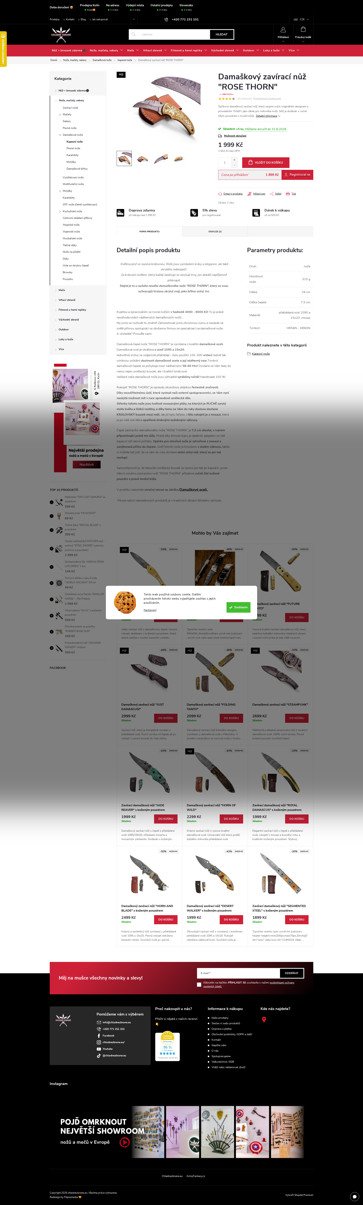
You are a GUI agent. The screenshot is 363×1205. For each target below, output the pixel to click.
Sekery (67, 121)
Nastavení (150, 610)
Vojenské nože (71, 231)
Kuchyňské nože (72, 211)
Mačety (67, 114)
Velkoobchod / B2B (223, 1061)
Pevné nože (69, 128)
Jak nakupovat (100, 19)
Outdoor (64, 329)
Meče (62, 290)
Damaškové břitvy (77, 169)
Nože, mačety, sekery (71, 100)
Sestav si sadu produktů (226, 1023)
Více (61, 349)
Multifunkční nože (73, 184)
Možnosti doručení (235, 136)
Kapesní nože (75, 142)
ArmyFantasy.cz (195, 1176)
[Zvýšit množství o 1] (234, 160)
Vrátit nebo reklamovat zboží (228, 1067)
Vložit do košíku (269, 163)
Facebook (108, 1035)
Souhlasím (241, 607)
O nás (215, 1050)
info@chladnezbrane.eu (117, 1022)
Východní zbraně (69, 319)
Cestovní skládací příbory (77, 218)
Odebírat (292, 973)
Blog (83, 19)
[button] (149, 626)
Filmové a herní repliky (72, 310)
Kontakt (70, 19)
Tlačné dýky (70, 245)
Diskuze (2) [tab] (215, 231)
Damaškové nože (73, 135)
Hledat (222, 34)
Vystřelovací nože (73, 177)
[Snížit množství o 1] (234, 165)
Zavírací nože (70, 108)
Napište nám (219, 1045)
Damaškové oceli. (193, 489)
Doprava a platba (221, 1028)
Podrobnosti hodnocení (267, 98)
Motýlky (71, 162)
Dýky (66, 258)
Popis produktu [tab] (150, 231)
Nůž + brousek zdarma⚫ (74, 90)
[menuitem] (69, 50)
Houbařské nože (72, 238)
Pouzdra (68, 279)
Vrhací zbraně (67, 300)
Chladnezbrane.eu (172, 1176)
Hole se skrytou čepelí (76, 265)
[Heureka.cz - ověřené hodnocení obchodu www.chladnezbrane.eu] (167, 1046)
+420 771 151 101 (114, 1029)
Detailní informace (266, 116)
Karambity (72, 155)
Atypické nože (71, 225)
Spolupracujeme (221, 1056)
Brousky (67, 272)
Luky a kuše (66, 339)
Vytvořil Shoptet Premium (299, 1195)
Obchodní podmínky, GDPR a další (232, 1034)
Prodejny (55, 19)
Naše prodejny (220, 1017)
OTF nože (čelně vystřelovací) (80, 204)
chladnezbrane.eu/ (113, 1042)
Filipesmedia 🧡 (72, 1197)
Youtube (107, 1049)
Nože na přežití (71, 252)
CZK (302, 19)
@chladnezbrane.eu (114, 1055)
